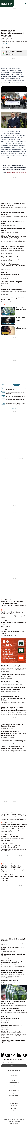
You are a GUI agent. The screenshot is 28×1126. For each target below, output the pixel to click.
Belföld (16, 384)
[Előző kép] (3, 97)
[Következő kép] (24, 97)
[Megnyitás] (26, 3)
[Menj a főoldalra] (7, 4)
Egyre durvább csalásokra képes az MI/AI (21, 328)
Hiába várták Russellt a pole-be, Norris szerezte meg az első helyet (15, 404)
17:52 (3, 396)
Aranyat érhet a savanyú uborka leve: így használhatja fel (21, 309)
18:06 (3, 392)
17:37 (3, 399)
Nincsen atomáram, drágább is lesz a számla (15, 400)
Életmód (6, 313)
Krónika (6, 333)
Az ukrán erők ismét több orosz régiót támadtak (20, 319)
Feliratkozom (14, 1065)
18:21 (3, 388)
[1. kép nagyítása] (14, 97)
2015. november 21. (21, 172)
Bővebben (14, 408)
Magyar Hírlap (11, 172)
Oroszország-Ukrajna (9, 323)
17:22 (3, 403)
